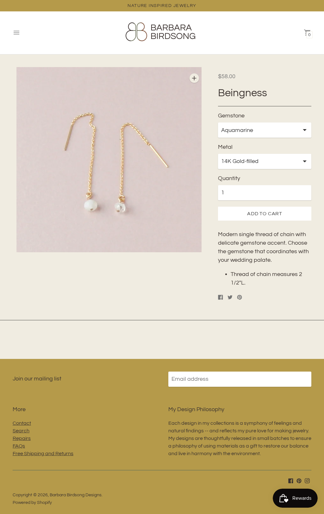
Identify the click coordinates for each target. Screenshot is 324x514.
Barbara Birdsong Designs (76, 495)
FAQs (19, 445)
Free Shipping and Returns (43, 453)
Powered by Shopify (32, 502)
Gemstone (231, 116)
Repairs (22, 438)
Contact (22, 423)
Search (21, 430)
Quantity (229, 178)
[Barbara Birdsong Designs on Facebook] (290, 481)
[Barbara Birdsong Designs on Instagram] (307, 481)
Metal (225, 147)
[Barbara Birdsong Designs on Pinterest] (299, 481)
